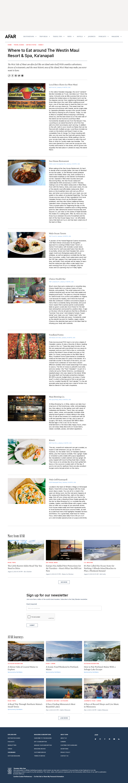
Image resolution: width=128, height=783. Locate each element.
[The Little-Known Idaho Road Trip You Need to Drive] (26, 550)
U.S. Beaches (88, 562)
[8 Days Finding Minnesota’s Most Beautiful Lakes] (64, 688)
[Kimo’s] (26, 452)
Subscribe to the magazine (43, 738)
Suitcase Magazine (14, 756)
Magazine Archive (40, 748)
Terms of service (39, 756)
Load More (64, 718)
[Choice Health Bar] (26, 290)
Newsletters (12, 745)
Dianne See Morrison (67, 574)
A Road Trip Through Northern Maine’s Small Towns (25, 705)
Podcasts (102, 36)
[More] (35, 36)
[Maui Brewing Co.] (26, 408)
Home (10, 45)
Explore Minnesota (65, 710)
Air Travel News (52, 562)
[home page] (10, 36)
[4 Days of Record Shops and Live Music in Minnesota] (102, 688)
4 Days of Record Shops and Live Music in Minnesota (101, 705)
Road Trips (12, 562)
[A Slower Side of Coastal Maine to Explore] (26, 651)
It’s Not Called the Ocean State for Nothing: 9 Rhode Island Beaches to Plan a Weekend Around (100, 568)
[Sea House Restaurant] (26, 172)
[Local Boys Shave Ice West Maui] (26, 96)
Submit (32, 625)
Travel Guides (19, 45)
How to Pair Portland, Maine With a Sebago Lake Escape (100, 668)
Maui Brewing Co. (57, 396)
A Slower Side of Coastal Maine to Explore (23, 668)
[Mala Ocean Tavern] (26, 245)
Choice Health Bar (57, 278)
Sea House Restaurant (59, 161)
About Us (64, 738)
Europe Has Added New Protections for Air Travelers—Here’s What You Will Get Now (63, 568)
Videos (10, 748)
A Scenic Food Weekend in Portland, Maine (62, 668)
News (69, 36)
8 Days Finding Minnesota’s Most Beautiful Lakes (60, 705)
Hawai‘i (41, 45)
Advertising (64, 748)
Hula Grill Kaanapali (58, 479)
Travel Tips (57, 36)
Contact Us (64, 756)
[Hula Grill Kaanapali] (26, 491)
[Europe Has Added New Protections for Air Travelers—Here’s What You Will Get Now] (64, 550)
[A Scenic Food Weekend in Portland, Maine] (64, 651)
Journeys (91, 36)
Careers (63, 741)
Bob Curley (103, 574)
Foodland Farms (56, 334)
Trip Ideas (43, 36)
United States (31, 45)
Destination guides (14, 738)
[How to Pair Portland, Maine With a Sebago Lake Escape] (102, 651)
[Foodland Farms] (26, 346)
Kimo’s (52, 440)
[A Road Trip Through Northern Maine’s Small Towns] (26, 688)
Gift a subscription (40, 741)
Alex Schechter (28, 571)
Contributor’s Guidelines (69, 745)
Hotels (80, 36)
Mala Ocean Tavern (57, 233)
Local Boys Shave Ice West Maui (63, 84)
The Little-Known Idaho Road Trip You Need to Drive (25, 566)
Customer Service (40, 752)
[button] (22, 776)
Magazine (115, 36)
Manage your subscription (43, 745)
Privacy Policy (65, 752)
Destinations (28, 36)
